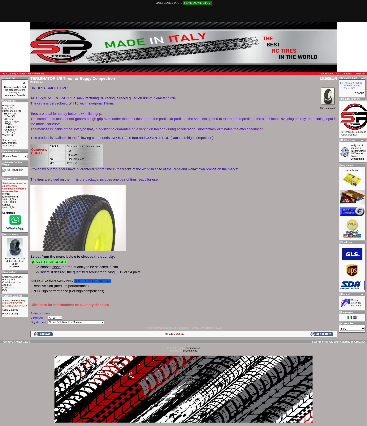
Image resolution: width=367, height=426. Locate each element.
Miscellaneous (9, 111)
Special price (9, 140)
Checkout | (361, 73)
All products (8, 145)
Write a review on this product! (357, 303)
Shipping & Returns (12, 277)
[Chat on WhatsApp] (15, 229)
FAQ (4, 290)
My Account (327, 73)
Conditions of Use (11, 282)
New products (9, 143)
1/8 (29, 73)
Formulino (8, 129)
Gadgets (6, 105)
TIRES (22, 73)
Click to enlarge (328, 108)
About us (6, 285)
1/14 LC (7, 132)
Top (3, 73)
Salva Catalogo (10, 309)
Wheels (6, 135)
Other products (349, 134)
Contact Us (8, 287)
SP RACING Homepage (353, 132)
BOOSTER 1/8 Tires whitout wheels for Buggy (15, 261)
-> (6, 113)
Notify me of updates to (358, 152)
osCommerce (193, 348)
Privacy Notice (9, 279)
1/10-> (6, 116)
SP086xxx (39, 73)
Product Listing (10, 313)
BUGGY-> (10, 121)
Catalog (12, 73)
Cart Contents (344, 73)
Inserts (5, 108)
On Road (9, 127)
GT (6, 124)
